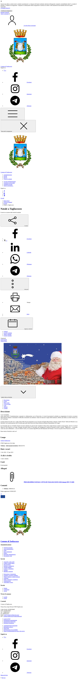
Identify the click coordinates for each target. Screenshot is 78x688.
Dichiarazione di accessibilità (11, 629)
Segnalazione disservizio (9, 621)
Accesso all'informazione (10, 181)
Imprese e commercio (9, 566)
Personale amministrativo (10, 554)
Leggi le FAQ (7, 619)
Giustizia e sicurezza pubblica (11, 575)
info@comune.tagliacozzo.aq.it (11, 615)
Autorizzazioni (7, 581)
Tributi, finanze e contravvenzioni (12, 577)
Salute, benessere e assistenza (11, 579)
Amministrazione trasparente (10, 625)
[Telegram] (4, 195)
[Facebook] (4, 191)
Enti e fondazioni (8, 551)
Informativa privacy (8, 627)
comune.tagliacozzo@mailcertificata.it (13, 616)
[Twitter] (4, 192)
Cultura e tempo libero (9, 563)
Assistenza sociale (8, 184)
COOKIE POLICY (5, 8)
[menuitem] (18, 239)
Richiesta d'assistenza (9, 623)
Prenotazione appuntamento (10, 620)
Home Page (6, 200)
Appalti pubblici (7, 567)
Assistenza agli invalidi (9, 183)
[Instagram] (4, 194)
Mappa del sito (4, 675)
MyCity (4, 677)
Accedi (2, 198)
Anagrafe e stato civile (9, 562)
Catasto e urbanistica (9, 568)
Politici (5, 553)
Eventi (5, 203)
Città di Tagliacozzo (5, 440)
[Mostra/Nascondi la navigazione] (13, 114)
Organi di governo (8, 547)
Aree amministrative (8, 549)
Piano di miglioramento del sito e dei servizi (14, 631)
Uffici (5, 550)
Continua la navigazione (6, 10)
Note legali (6, 628)
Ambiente (6, 578)
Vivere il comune (8, 202)
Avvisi (5, 591)
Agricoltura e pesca (8, 582)
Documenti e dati (8, 556)
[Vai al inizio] (1, 494)
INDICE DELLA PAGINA (6, 397)
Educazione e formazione (10, 574)
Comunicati (6, 589)
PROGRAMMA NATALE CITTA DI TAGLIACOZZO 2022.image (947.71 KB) (49, 482)
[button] (8, 174)
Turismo (6, 570)
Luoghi (5, 597)
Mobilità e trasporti (8, 571)
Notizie (5, 588)
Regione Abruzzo (5, 12)
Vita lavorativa (7, 564)
